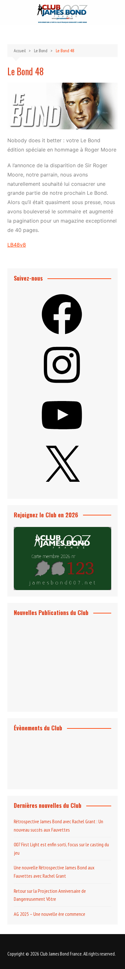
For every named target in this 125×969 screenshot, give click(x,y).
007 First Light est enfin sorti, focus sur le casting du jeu (61, 848)
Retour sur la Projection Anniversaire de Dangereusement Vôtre (50, 895)
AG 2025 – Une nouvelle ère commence (49, 914)
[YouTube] (62, 437)
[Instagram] (62, 387)
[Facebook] (62, 336)
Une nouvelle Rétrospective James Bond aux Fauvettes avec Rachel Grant (54, 871)
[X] (62, 488)
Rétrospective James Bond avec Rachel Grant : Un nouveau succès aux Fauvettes (58, 825)
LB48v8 (16, 245)
